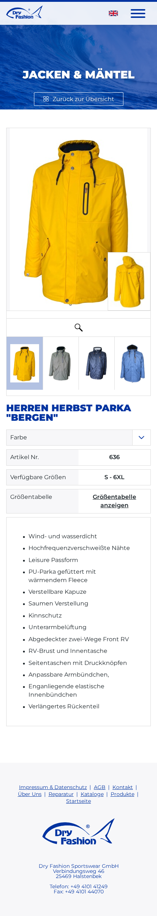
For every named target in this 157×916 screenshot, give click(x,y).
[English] (113, 13)
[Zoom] (78, 327)
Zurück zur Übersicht (83, 99)
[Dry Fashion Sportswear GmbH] (24, 13)
